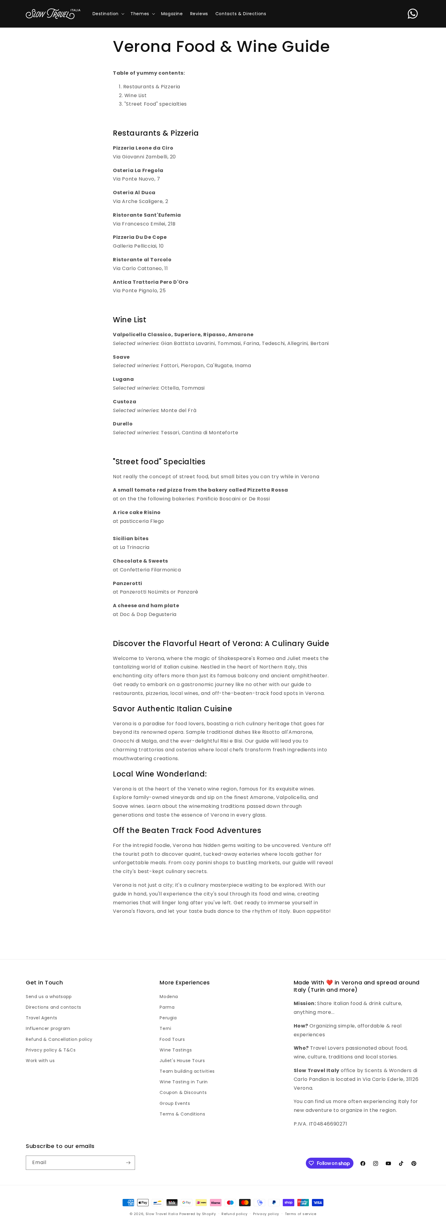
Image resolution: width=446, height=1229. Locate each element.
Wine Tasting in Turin (184, 1082)
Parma (167, 1007)
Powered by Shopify (197, 1213)
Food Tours (172, 1039)
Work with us (40, 1061)
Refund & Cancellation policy (59, 1039)
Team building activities (187, 1071)
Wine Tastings (176, 1050)
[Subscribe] (128, 1163)
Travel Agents (41, 1018)
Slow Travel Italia (162, 1213)
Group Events (175, 1103)
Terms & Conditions (182, 1114)
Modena (169, 997)
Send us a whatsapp (49, 997)
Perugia (168, 1018)
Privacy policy (266, 1213)
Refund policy (234, 1213)
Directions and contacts (53, 1007)
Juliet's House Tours (182, 1061)
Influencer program (48, 1028)
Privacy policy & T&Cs (51, 1050)
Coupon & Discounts (183, 1092)
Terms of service (300, 1213)
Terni (165, 1028)
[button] (108, 13)
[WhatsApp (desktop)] (413, 14)
